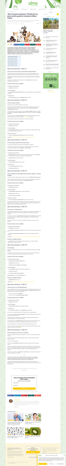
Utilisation (34, 9)
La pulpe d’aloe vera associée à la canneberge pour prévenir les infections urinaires (26, 236)
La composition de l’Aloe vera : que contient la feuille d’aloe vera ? (51, 53)
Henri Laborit (26, 116)
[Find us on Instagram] (32, 457)
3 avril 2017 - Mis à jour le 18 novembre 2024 (13, 23)
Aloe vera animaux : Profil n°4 (12, 61)
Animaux (15, 11)
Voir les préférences (60, 463)
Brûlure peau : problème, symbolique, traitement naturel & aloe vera (51, 41)
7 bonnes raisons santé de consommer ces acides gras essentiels (23, 137)
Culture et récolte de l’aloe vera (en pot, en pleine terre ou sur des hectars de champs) (52, 64)
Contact (51, 9)
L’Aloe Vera (16, 9)
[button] (64, 455)
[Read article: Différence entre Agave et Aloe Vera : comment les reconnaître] (51, 23)
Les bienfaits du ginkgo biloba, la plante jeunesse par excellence (23, 281)
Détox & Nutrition (28, 434)
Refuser (51, 463)
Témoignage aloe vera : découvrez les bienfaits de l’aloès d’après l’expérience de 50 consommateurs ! (52, 45)
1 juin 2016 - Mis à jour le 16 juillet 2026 (12, 425)
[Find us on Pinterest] (36, 457)
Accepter (42, 463)
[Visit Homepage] (33, 4)
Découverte (24, 9)
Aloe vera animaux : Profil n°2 (12, 59)
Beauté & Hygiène (28, 420)
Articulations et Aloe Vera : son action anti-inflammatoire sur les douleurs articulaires (51, 56)
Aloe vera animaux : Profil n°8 (12, 65)
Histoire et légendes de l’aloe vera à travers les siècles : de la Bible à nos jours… (15, 437)
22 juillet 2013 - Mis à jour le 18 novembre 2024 (31, 438)
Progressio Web (13, 463)
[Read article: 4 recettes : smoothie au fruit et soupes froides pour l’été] (33, 431)
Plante (9, 434)
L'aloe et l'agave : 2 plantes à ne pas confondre (49, 449)
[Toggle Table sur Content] (19, 57)
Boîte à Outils (43, 9)
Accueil (8, 11)
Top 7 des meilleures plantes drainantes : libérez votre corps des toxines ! (52, 61)
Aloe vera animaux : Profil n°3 (12, 60)
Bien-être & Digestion (11, 420)
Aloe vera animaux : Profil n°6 (12, 63)
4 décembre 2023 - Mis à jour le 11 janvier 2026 (31, 424)
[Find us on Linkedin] (51, 91)
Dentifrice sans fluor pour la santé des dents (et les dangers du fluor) (33, 423)
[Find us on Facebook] (48, 91)
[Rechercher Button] (58, 14)
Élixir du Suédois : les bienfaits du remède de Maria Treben (52, 68)
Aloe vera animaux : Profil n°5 (12, 62)
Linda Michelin (17, 399)
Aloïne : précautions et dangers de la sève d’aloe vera (52, 37)
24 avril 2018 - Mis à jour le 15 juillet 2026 (12, 438)
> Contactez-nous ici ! (10, 457)
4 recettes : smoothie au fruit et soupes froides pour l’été (33, 437)
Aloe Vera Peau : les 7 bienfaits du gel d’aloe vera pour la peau (51, 49)
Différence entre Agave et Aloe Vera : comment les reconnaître (48, 31)
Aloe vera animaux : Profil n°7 (12, 64)
